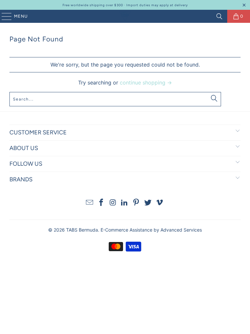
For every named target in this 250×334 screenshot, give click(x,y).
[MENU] (3, 16)
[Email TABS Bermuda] (90, 203)
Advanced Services (181, 230)
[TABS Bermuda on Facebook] (101, 203)
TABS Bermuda (82, 230)
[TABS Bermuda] (125, 16)
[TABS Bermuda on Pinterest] (136, 203)
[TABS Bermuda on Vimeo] (159, 203)
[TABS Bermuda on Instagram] (113, 203)
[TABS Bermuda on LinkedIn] (125, 203)
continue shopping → (146, 82)
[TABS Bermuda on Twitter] (148, 203)
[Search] (219, 16)
